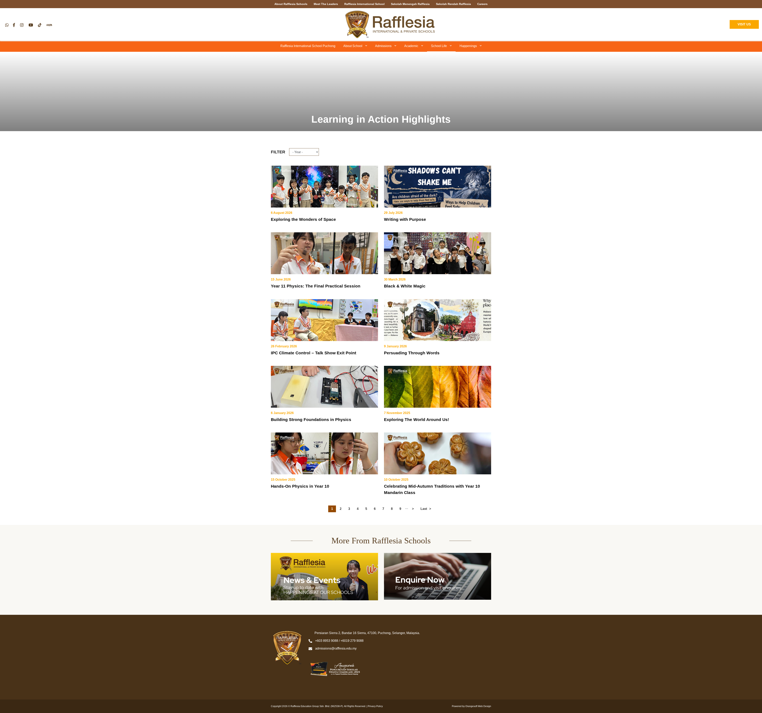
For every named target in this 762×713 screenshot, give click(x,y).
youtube (31, 25)
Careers (482, 4)
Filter (278, 152)
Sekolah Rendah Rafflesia (453, 4)
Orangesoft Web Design (478, 706)
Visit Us (744, 24)
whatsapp (7, 25)
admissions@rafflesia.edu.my (336, 648)
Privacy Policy (375, 706)
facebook (14, 25)
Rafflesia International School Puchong (307, 46)
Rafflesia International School (364, 4)
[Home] (390, 24)
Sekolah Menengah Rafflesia (410, 4)
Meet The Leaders (326, 4)
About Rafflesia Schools (290, 4)
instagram (22, 25)
